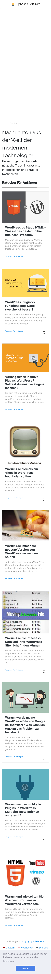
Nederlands (27, 947)
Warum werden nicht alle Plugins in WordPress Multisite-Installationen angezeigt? (23, 810)
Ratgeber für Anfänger (14, 256)
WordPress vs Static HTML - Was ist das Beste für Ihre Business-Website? (25, 231)
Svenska (43, 947)
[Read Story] (44, 259)
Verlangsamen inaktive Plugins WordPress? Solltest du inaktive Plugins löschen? (24, 382)
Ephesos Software (28, 4)
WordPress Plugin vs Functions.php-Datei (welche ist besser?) (20, 305)
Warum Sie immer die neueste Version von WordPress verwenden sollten (21, 551)
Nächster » (38, 941)
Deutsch (10, 947)
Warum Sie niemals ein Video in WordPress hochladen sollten (21, 472)
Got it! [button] (26, 968)
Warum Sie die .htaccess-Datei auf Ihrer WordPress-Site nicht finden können (24, 641)
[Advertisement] (25, 38)
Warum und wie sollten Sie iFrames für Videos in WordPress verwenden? (24, 900)
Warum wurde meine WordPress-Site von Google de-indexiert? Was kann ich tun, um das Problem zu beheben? (25, 725)
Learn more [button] (9, 961)
